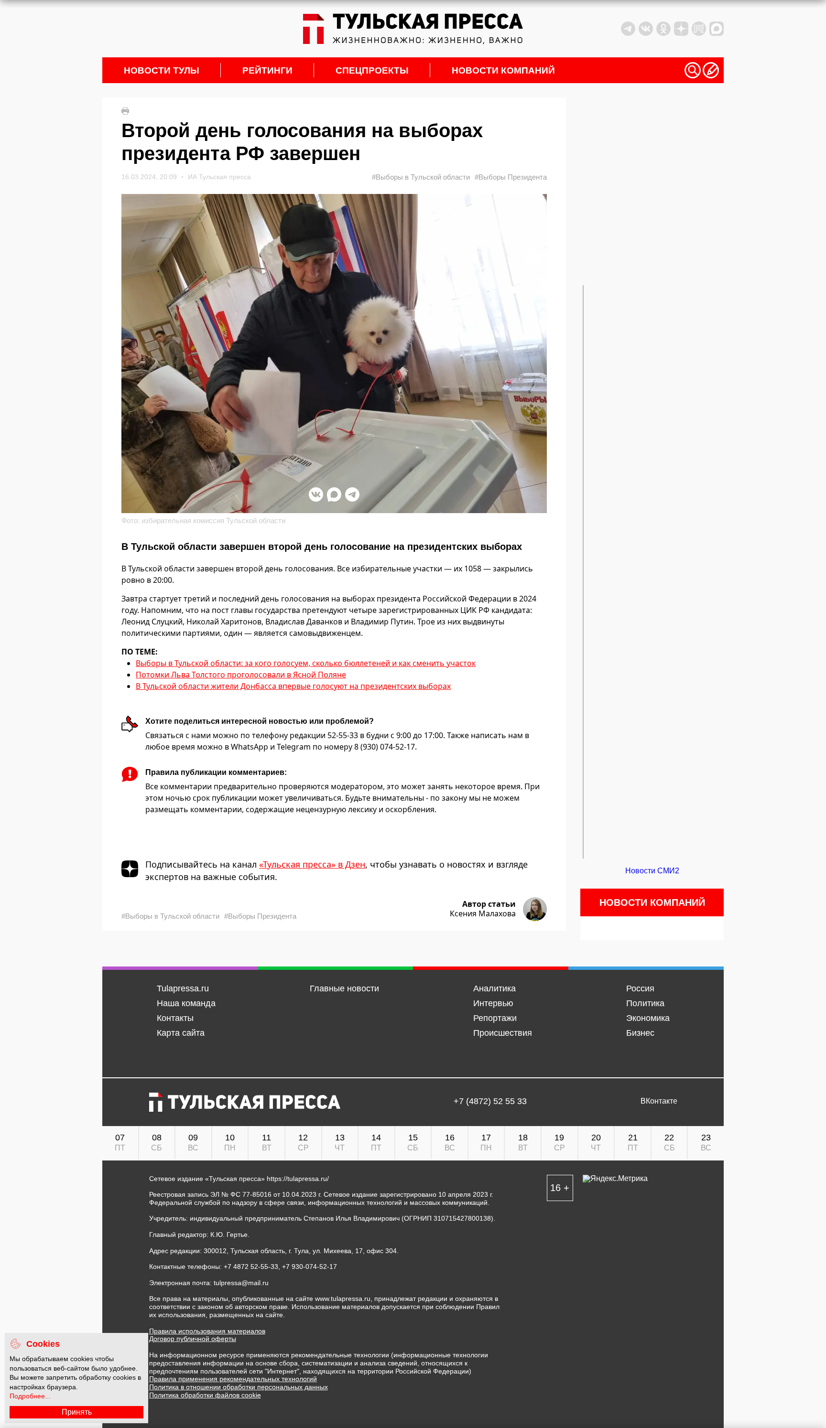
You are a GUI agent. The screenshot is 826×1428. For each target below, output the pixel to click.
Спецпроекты (372, 70)
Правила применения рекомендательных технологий (233, 1379)
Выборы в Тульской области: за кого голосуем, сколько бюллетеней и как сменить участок (306, 663)
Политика (645, 1003)
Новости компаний (503, 70)
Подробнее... (30, 1396)
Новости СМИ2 (652, 871)
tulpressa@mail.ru (241, 1283)
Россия (640, 988)
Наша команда (186, 1003)
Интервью (493, 1003)
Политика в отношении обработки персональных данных (238, 1387)
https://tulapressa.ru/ (298, 1178)
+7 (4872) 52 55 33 (490, 1101)
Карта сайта (181, 1033)
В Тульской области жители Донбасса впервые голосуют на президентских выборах (293, 686)
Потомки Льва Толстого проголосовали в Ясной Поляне (241, 674)
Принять (77, 1412)
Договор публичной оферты (192, 1338)
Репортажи (495, 1018)
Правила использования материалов (207, 1331)
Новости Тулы (161, 70)
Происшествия (502, 1033)
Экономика (648, 1018)
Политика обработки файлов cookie (205, 1395)
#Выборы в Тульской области (421, 177)
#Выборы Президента (511, 177)
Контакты (175, 1018)
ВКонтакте (659, 1101)
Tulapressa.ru (183, 988)
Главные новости (344, 988)
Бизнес (640, 1033)
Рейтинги (267, 70)
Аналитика (494, 988)
